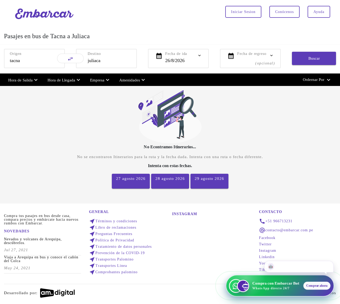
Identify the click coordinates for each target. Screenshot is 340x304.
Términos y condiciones (113, 221)
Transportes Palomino (111, 259)
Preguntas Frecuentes (110, 234)
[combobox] (34, 60)
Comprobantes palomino (113, 272)
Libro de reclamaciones (112, 227)
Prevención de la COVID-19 (117, 253)
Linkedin (267, 257)
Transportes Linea (108, 266)
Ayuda (318, 12)
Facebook (267, 238)
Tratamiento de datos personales (120, 247)
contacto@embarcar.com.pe (289, 230)
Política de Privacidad (111, 240)
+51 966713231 (278, 221)
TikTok (265, 270)
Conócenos (284, 12)
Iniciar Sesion (243, 12)
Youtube (266, 263)
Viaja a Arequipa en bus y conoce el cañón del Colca (41, 259)
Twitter (265, 244)
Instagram (267, 251)
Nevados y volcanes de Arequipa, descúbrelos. (33, 241)
